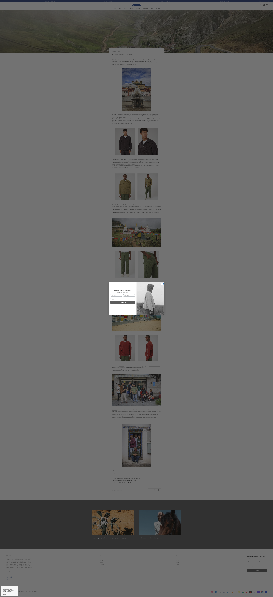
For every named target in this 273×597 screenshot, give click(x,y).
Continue (123, 302)
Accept (4, 594)
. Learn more (10, 592)
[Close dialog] (162, 284)
